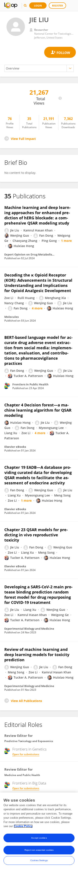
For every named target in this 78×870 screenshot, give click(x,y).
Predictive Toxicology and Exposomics (28, 741)
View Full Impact (23, 139)
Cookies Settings (39, 860)
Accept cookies (39, 838)
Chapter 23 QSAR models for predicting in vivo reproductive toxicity (36, 535)
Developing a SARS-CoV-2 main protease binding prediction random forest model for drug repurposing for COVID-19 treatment (38, 594)
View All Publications (26, 701)
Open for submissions (25, 754)
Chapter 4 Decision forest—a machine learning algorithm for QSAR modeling (38, 410)
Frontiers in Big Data (29, 783)
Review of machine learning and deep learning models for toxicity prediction (36, 654)
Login (38, 5)
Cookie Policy (23, 826)
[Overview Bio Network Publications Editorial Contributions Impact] (39, 68)
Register (57, 5)
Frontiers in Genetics (29, 749)
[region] (39, 831)
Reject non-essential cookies (39, 850)
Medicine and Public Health (22, 775)
